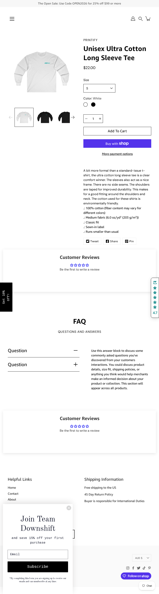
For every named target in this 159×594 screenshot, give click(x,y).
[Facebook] (133, 568)
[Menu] (12, 19)
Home (12, 487)
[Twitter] (138, 568)
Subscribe (37, 567)
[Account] (133, 19)
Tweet (94, 241)
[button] (140, 18)
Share (114, 241)
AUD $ (139, 557)
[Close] (69, 508)
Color (92, 98)
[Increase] (100, 118)
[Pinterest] (149, 568)
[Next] (73, 117)
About (12, 499)
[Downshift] (79, 18)
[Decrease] (86, 118)
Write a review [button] (79, 280)
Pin (131, 241)
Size (86, 80)
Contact (13, 493)
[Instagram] (128, 568)
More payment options (117, 154)
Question (17, 350)
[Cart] (148, 19)
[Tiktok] (144, 568)
